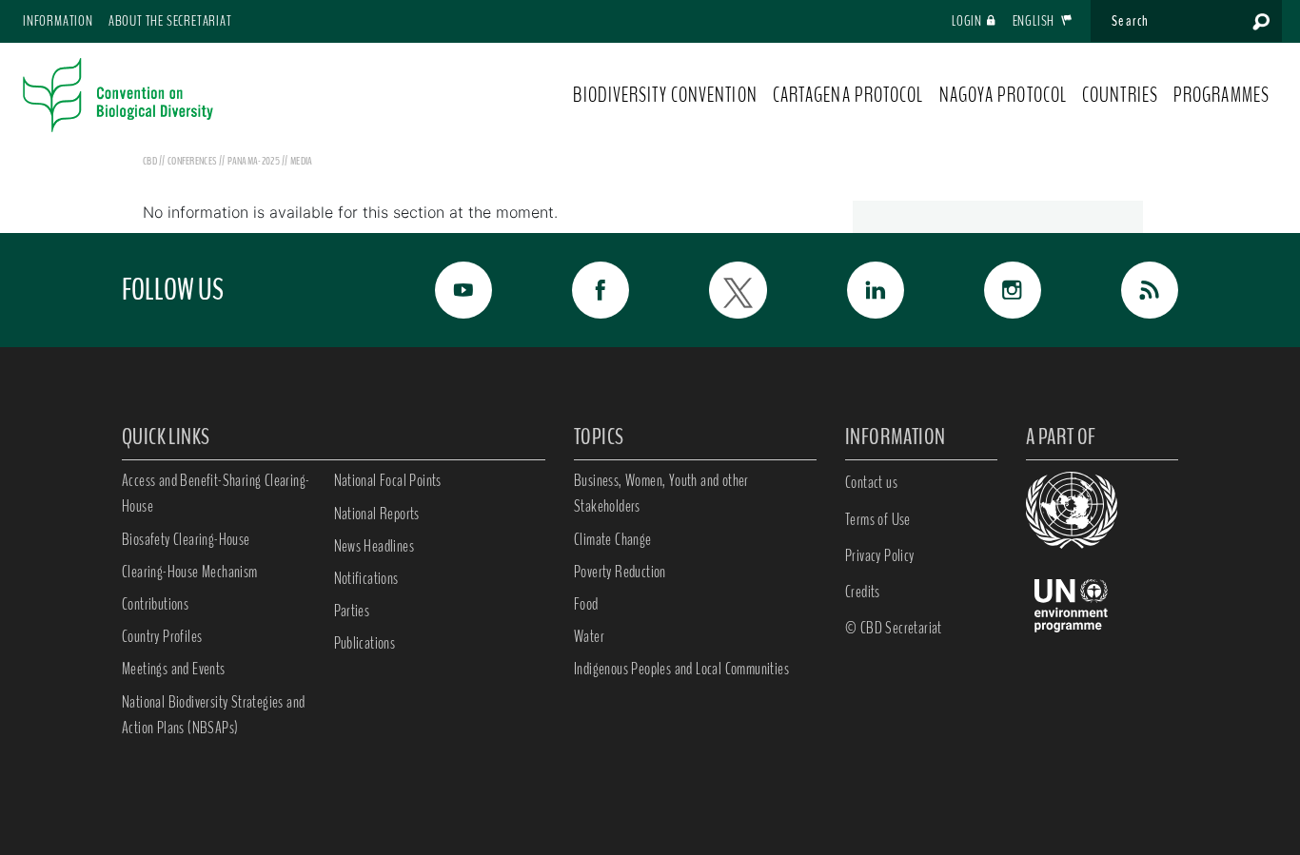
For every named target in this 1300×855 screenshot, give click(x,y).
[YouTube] (442, 290)
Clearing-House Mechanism (190, 571)
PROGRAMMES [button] (1221, 95)
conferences (193, 160)
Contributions (155, 604)
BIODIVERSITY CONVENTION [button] (665, 95)
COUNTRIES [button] (1120, 95)
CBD (150, 160)
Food (586, 604)
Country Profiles (162, 636)
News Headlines (374, 545)
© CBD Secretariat (893, 627)
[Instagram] (991, 290)
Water (589, 636)
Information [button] (58, 20)
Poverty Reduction (620, 571)
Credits (862, 591)
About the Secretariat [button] (170, 20)
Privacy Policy (880, 555)
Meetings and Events (174, 668)
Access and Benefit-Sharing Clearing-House (215, 493)
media (301, 160)
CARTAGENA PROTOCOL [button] (848, 95)
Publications (365, 643)
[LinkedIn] (854, 290)
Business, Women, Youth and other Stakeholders (661, 493)
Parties (352, 610)
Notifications (366, 578)
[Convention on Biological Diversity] (118, 95)
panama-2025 (255, 160)
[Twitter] (716, 290)
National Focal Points (388, 480)
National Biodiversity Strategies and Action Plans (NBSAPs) (213, 714)
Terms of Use (878, 519)
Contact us (871, 482)
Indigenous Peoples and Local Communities (681, 668)
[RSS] (1128, 290)
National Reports (377, 513)
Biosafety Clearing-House (186, 539)
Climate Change (613, 539)
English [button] (1035, 20)
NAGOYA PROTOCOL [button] (1003, 95)
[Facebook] (579, 290)
